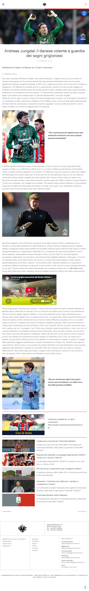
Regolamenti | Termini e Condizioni (14, 539)
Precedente (7, 511)
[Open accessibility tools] (84, 13)
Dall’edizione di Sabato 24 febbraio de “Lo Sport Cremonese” (27, 67)
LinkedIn (35, 550)
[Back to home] (44, 4)
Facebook (35, 541)
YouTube (35, 548)
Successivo (82, 511)
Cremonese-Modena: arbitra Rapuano (51, 495)
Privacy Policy (7, 541)
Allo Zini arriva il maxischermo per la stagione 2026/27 (59, 469)
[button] (3, 4)
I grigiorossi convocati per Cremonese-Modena (55, 441)
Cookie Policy (6, 543)
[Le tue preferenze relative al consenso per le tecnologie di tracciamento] (85, 587)
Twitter (34, 543)
